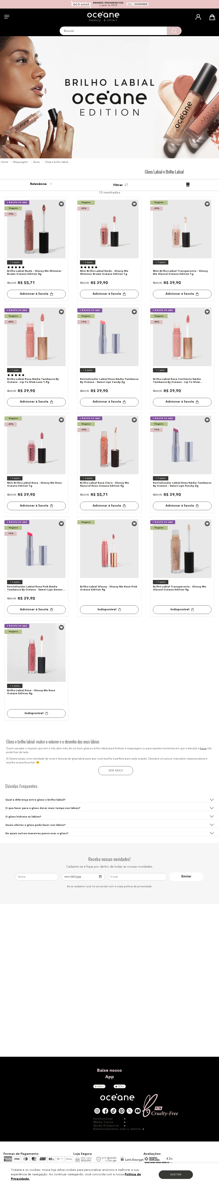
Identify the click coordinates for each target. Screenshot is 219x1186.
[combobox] (121, 30)
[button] (109, 798)
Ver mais (115, 770)
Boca (36, 162)
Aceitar (175, 1174)
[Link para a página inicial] (4, 162)
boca (203, 748)
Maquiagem (20, 162)
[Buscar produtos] (174, 31)
